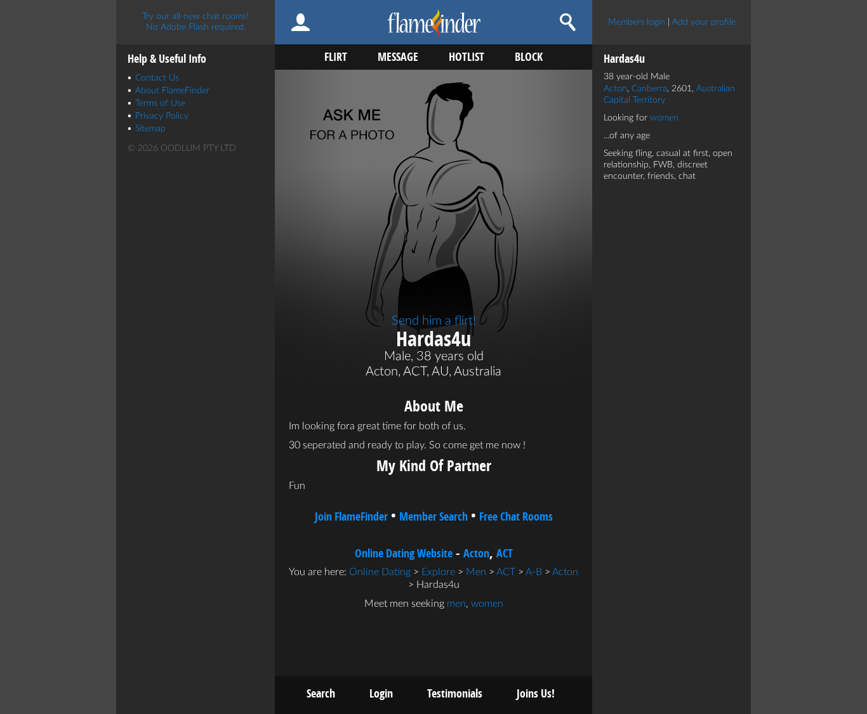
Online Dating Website (404, 553)
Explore (438, 572)
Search (321, 693)
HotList (466, 57)
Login (381, 693)
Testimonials (454, 693)
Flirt (335, 57)
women (487, 604)
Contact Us (157, 78)
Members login (636, 22)
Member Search (433, 516)
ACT (504, 553)
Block (529, 57)
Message (398, 57)
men (456, 604)
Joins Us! (536, 693)
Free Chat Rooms (516, 516)
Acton (476, 553)
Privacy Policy (162, 116)
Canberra (649, 88)
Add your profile (704, 22)
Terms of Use (160, 103)
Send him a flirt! (434, 321)
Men (476, 572)
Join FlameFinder (351, 516)
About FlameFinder (172, 90)
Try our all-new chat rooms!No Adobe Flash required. (195, 22)
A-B (534, 572)
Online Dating (380, 572)
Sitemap (150, 128)
